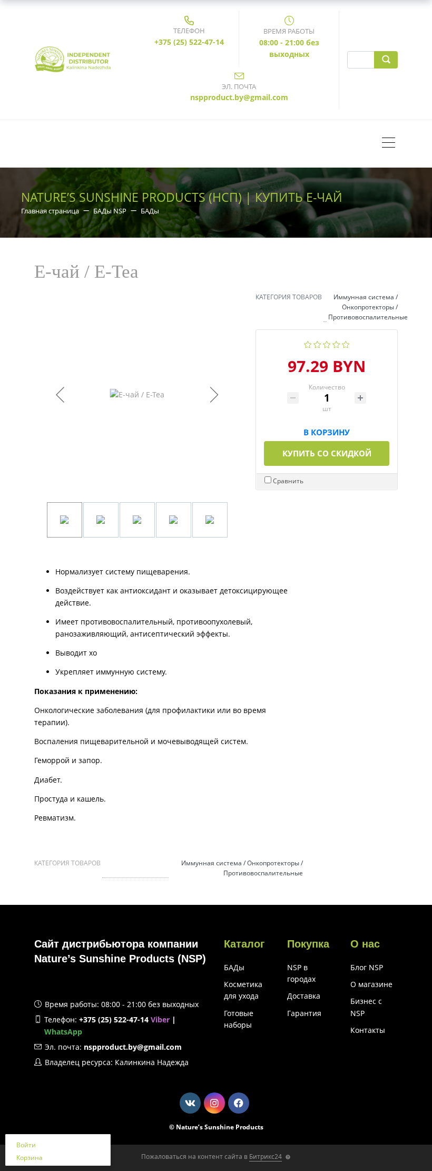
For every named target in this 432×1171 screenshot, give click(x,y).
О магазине (371, 984)
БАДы (234, 967)
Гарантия (304, 1013)
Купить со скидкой (326, 453)
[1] (308, 343)
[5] (346, 343)
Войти (26, 1144)
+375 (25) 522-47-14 (189, 42)
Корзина (29, 1157)
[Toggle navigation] (391, 143)
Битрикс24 (265, 1156)
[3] (327, 343)
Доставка (303, 996)
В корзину (326, 430)
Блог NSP (366, 967)
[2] (317, 343)
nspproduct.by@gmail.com (239, 97)
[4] (336, 343)
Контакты (367, 1030)
